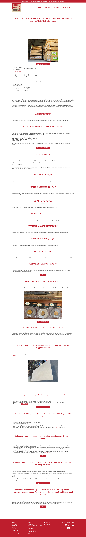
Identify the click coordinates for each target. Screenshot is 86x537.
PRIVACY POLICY (16, 530)
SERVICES (48, 7)
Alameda (14, 354)
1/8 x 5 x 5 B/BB (17, 71)
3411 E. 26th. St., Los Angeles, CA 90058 (32, 1)
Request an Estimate (59, 1)
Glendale (48, 354)
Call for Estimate (43, 321)
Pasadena (28, 354)
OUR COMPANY (66, 7)
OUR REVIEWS (31, 530)
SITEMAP (14, 528)
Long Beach (35, 354)
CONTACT (56, 7)
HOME (13, 522)
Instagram (47, 524)
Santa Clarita (41, 354)
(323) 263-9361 (49, 1)
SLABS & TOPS (15, 533)
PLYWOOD (30, 524)
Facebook (47, 522)
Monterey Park (21, 354)
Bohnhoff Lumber (70, 522)
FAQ (29, 533)
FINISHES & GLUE (32, 531)
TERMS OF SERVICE (17, 532)
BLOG (13, 527)
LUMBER (39, 7)
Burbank (53, 354)
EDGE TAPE (31, 528)
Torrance (59, 354)
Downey (64, 354)
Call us (43, 274)
